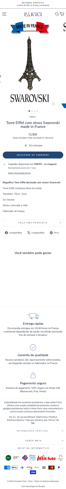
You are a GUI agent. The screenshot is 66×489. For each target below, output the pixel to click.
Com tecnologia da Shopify (33, 486)
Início (32, 116)
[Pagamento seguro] (33, 375)
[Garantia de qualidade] (33, 347)
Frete (30, 138)
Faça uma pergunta (33, 223)
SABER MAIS (33, 441)
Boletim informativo (33, 448)
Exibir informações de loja (19, 173)
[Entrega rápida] (33, 316)
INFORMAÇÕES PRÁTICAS (32, 431)
